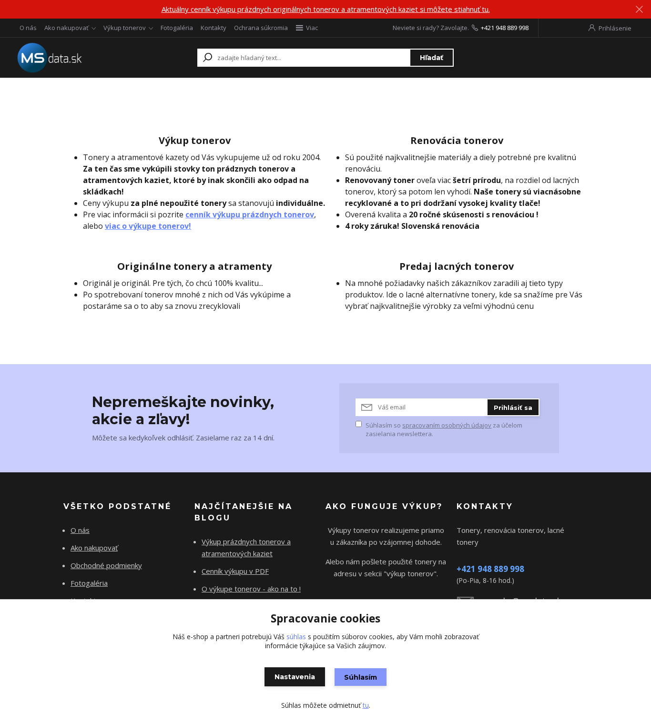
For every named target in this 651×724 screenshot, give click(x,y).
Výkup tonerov (124, 27)
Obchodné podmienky (106, 565)
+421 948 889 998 (505, 27)
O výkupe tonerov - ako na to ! (251, 588)
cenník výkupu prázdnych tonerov (249, 214)
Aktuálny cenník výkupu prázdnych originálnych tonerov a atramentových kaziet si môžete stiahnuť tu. (326, 9)
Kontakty (213, 27)
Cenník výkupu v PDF (235, 571)
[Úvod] (74, 57)
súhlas (296, 636)
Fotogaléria (177, 27)
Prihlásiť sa (513, 407)
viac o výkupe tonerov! (148, 226)
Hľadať (431, 57)
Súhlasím (360, 677)
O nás (28, 27)
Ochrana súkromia (261, 27)
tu (366, 705)
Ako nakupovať (66, 27)
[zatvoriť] (639, 9)
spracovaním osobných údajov (446, 425)
